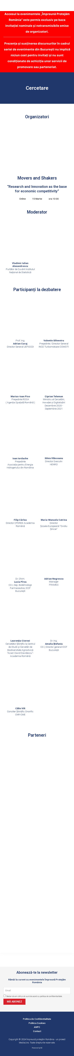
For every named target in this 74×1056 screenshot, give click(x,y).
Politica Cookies (37, 1023)
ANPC (37, 1027)
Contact (37, 1031)
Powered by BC (37, 1048)
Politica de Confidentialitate (37, 1019)
